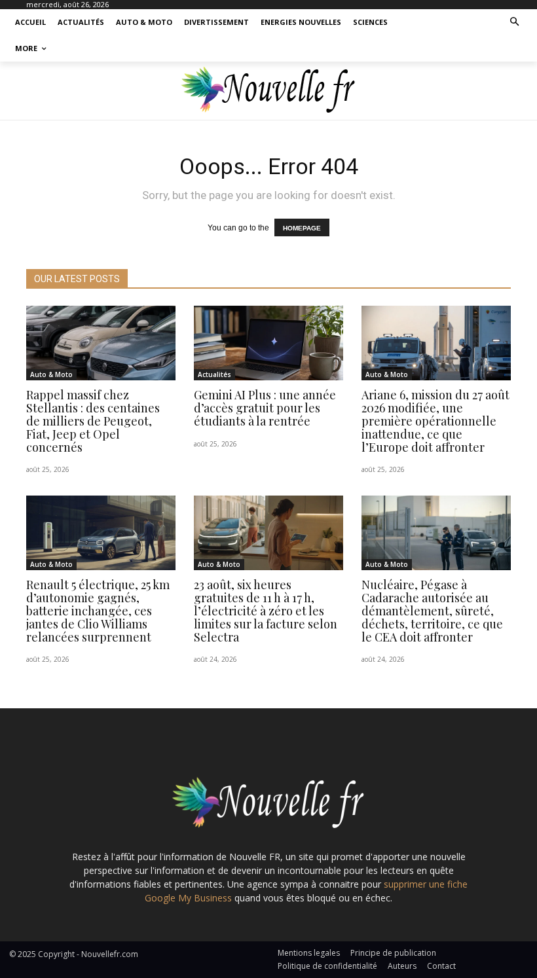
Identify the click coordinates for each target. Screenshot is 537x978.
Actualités (214, 374)
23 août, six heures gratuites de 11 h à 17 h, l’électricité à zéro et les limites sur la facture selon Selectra (265, 610)
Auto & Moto (51, 374)
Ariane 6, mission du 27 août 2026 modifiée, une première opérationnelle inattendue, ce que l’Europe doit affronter (435, 420)
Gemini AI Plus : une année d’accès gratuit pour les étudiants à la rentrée (265, 408)
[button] (515, 22)
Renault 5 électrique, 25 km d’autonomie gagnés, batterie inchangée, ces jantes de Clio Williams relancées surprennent (98, 610)
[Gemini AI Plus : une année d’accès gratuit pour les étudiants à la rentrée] (268, 343)
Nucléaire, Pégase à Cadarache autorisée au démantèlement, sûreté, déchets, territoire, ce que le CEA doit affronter (432, 610)
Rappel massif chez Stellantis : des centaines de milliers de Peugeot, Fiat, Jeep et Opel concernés (93, 420)
